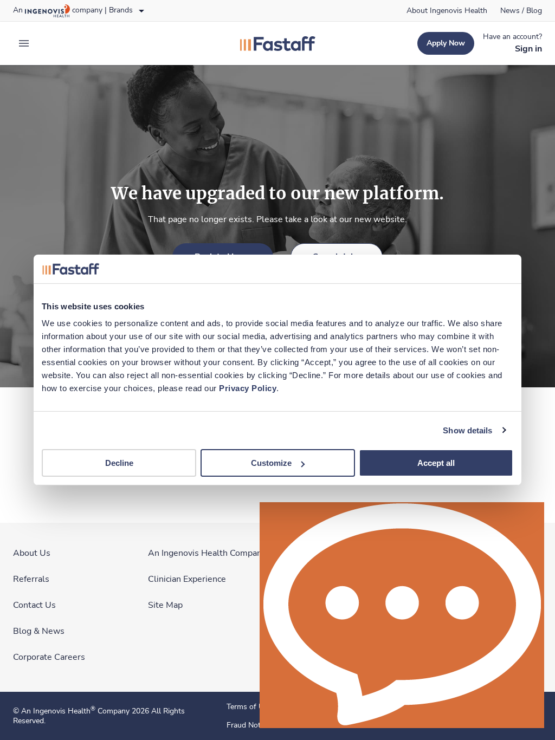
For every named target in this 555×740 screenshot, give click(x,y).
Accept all (436, 463)
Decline (119, 463)
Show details (467, 429)
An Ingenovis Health (58, 711)
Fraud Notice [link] (248, 725)
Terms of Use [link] (249, 707)
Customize (271, 463)
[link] (446, 10)
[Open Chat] (402, 615)
